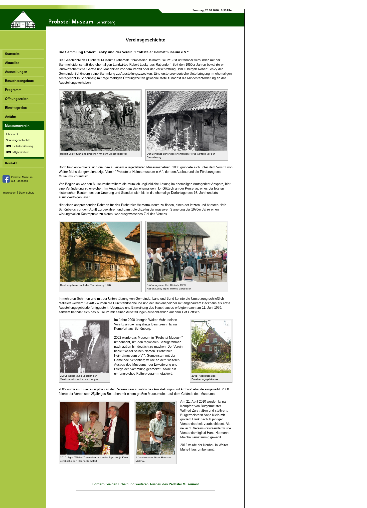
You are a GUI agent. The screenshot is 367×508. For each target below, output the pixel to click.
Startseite (12, 54)
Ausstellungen (16, 72)
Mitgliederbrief (20, 152)
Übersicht (12, 134)
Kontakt (11, 163)
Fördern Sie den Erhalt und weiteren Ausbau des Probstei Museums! (145, 484)
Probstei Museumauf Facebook (21, 179)
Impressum (9, 192)
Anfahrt (10, 117)
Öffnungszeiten (16, 99)
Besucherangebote (19, 81)
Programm (13, 90)
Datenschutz (26, 192)
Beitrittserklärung (22, 146)
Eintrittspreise (16, 108)
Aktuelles (12, 63)
